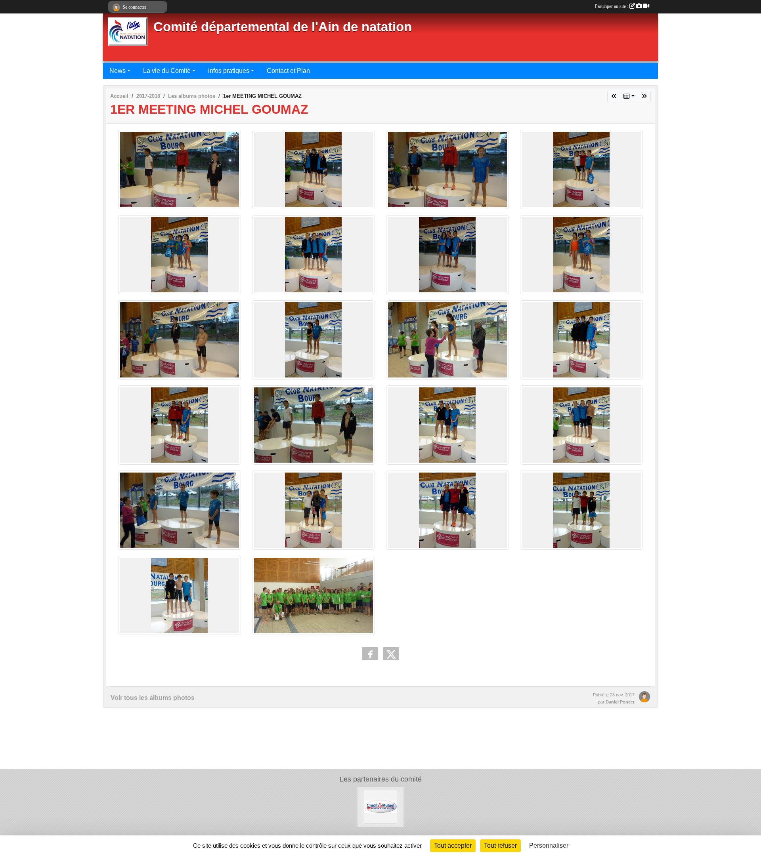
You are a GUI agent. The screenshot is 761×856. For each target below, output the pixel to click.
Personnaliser (548, 845)
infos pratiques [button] (228, 70)
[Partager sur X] (391, 653)
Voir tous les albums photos (153, 697)
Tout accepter (453, 845)
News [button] (117, 70)
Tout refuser (500, 845)
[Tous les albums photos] (629, 96)
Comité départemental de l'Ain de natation (282, 27)
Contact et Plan (288, 70)
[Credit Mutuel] (381, 806)
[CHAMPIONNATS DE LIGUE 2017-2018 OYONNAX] (644, 96)
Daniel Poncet (620, 702)
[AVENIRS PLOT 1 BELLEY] (614, 96)
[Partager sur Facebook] (370, 653)
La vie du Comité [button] (167, 70)
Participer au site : (612, 6)
